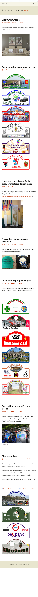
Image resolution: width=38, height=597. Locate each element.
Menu (3, 4)
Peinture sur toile (11, 20)
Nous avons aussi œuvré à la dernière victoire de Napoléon (17, 182)
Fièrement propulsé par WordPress (19, 564)
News (14, 23)
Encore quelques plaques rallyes (18, 67)
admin (27, 10)
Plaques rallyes (9, 456)
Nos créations (21, 459)
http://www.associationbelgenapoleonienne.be (17, 196)
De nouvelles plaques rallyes (16, 280)
